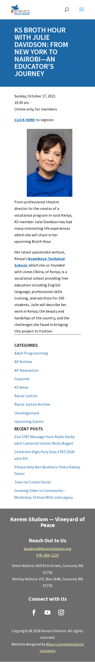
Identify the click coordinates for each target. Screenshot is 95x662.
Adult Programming (31, 353)
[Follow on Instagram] (61, 612)
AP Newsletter (26, 370)
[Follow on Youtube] (47, 612)
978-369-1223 (47, 555)
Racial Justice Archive (32, 404)
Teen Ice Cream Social (32, 482)
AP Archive (23, 361)
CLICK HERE (24, 119)
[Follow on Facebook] (34, 612)
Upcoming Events (29, 421)
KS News (21, 387)
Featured (21, 378)
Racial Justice (25, 395)
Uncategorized (26, 412)
